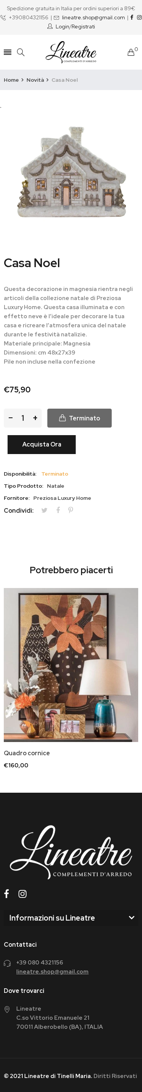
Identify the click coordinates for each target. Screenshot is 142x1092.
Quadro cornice (27, 753)
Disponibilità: (20, 473)
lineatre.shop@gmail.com (93, 17)
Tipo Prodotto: (23, 485)
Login (62, 26)
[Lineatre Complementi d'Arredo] (71, 52)
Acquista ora (41, 444)
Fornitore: (17, 498)
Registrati (83, 26)
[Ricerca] (21, 52)
